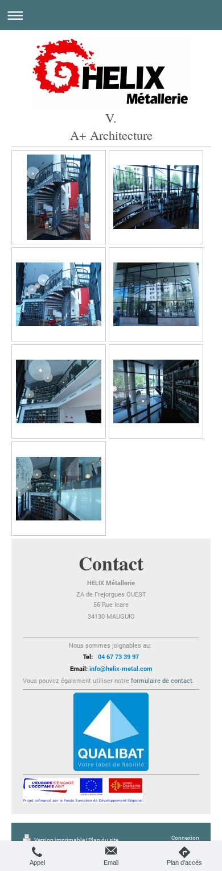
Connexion (185, 837)
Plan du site (103, 840)
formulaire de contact (161, 680)
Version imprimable (59, 840)
